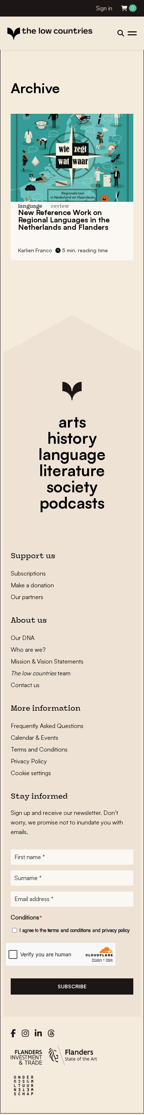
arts (72, 421)
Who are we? (28, 649)
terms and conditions (69, 930)
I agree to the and (75, 930)
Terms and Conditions (39, 749)
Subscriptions (28, 573)
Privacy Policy (29, 761)
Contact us (25, 685)
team (41, 673)
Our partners (27, 597)
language (72, 454)
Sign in (104, 8)
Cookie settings (31, 773)
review (60, 206)
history (72, 437)
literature (72, 470)
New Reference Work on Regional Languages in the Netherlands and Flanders (64, 220)
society (72, 486)
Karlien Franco (35, 250)
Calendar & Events (34, 737)
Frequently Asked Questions (47, 725)
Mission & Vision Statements (47, 661)
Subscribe (72, 986)
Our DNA (22, 637)
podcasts (72, 502)
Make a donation (32, 585)
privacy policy (116, 930)
